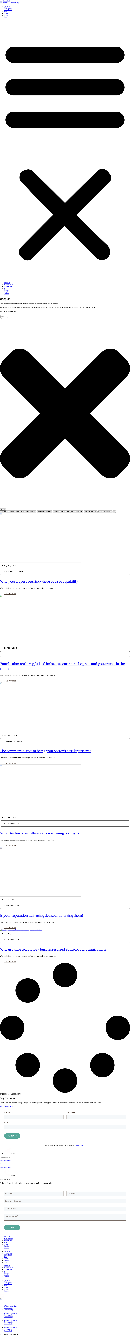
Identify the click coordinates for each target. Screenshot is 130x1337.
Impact (6, 13)
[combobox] (9, 318)
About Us (7, 6)
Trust (5, 11)
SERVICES (8, 10)
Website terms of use (10, 1306)
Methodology (8, 8)
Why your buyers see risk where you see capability (39, 581)
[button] (65, 150)
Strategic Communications (61, 511)
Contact (6, 17)
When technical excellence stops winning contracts (39, 833)
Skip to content (5, 1)
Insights (6, 15)
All (114, 511)
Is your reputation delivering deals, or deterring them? (41, 915)
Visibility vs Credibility (104, 511)
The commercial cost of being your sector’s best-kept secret (45, 750)
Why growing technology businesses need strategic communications (53, 949)
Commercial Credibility (7, 511)
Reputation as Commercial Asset (25, 511)
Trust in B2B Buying (90, 511)
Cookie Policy (8, 1310)
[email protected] (5, 1160)
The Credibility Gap (76, 511)
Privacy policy (8, 1308)
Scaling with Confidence (44, 511)
